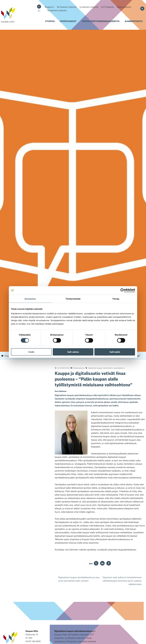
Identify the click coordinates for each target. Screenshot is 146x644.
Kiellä (31, 352)
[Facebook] (108, 563)
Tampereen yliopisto (56, 10)
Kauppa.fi (49, 7)
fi (39, 6)
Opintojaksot (68, 21)
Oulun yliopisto (124, 7)
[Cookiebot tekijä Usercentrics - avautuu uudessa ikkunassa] (122, 290)
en (39, 10)
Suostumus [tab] (30, 299)
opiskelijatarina (119, 368)
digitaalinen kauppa (95, 368)
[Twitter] (96, 563)
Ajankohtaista (134, 21)
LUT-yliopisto (107, 7)
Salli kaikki (115, 352)
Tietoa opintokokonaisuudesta (100, 21)
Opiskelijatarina (79, 368)
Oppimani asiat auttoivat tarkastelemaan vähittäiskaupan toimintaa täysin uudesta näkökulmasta (122, 580)
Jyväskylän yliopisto (88, 7)
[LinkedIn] (102, 563)
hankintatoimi (108, 368)
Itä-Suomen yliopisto (66, 7)
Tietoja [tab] (115, 299)
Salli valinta (73, 352)
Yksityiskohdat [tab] (73, 299)
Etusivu (50, 21)
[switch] (57, 340)
